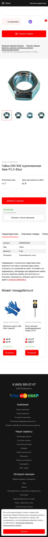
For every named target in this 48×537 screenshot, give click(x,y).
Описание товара (30, 234)
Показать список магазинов (23, 218)
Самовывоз (24, 464)
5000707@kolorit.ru (24, 388)
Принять (24, 531)
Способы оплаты (24, 440)
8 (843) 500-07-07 (35, 21)
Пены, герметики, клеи (24, 503)
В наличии (8, 346)
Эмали (24, 487)
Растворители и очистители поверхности (24, 491)
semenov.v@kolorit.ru (17, 280)
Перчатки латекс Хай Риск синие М (12, 327)
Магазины (24, 456)
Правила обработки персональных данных (23, 425)
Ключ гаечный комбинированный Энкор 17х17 (33, 328)
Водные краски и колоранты (24, 479)
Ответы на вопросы (24, 460)
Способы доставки (24, 444)
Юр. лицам (24, 468)
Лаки (24, 483)
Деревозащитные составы (24, 499)
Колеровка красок (24, 436)
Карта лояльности (24, 452)
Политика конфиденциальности (23, 421)
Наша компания (22, 409)
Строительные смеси (24, 507)
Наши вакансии (23, 413)
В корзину (10, 353)
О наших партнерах (23, 417)
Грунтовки (24, 495)
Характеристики (10, 234)
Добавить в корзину (15, 201)
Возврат (24, 448)
